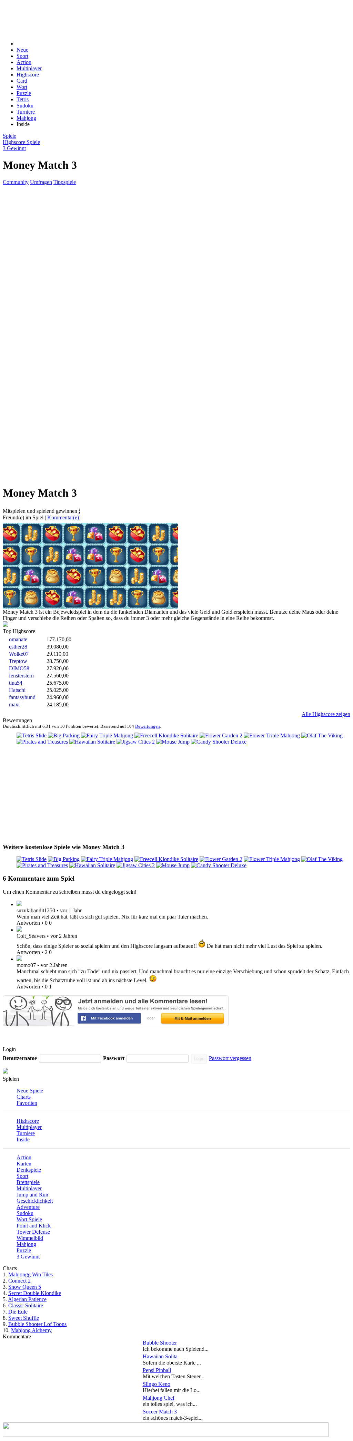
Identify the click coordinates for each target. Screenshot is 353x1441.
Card (22, 81)
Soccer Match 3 (160, 1411)
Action (24, 62)
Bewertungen (147, 726)
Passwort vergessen (230, 1058)
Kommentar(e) (63, 517)
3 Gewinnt (28, 1256)
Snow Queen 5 (24, 1287)
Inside (23, 1139)
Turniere (26, 112)
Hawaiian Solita (160, 1356)
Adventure (28, 1207)
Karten (24, 1164)
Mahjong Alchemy (31, 1330)
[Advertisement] (165, 18)
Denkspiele (29, 1170)
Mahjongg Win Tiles (30, 1274)
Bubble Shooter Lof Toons (37, 1324)
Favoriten (27, 1103)
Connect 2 (19, 1281)
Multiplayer (29, 68)
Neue (22, 50)
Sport (22, 56)
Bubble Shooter (160, 1343)
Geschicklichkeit (35, 1201)
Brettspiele (28, 1182)
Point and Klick (34, 1226)
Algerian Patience (27, 1299)
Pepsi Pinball (157, 1370)
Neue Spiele (30, 1090)
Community (16, 182)
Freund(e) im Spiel (23, 517)
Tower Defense (33, 1232)
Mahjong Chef (158, 1398)
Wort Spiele (29, 1219)
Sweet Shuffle (23, 1318)
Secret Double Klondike (34, 1293)
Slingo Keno (156, 1384)
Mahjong (26, 118)
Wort (22, 87)
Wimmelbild (30, 1238)
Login (199, 1058)
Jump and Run (32, 1195)
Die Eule (18, 1312)
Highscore (28, 74)
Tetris (23, 99)
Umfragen (41, 182)
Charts (24, 1097)
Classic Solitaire (25, 1305)
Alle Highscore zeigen (326, 714)
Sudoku (25, 105)
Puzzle (24, 93)
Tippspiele (64, 182)
